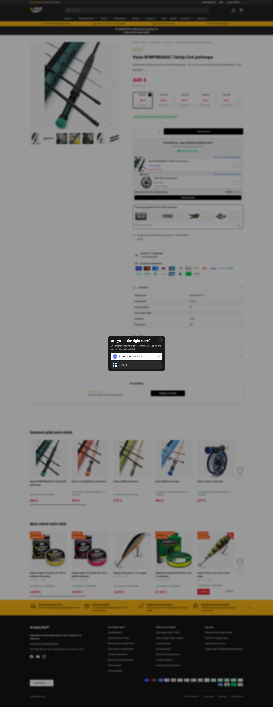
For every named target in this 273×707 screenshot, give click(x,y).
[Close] (161, 339)
